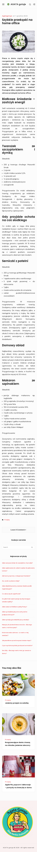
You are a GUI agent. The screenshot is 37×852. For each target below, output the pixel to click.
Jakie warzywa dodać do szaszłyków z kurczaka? (17, 563)
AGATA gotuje (18, 4)
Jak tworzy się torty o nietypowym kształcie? (16, 576)
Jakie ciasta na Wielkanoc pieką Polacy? (14, 607)
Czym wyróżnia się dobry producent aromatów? (17, 645)
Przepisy (7, 520)
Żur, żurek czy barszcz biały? (11, 581)
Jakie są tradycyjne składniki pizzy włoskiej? (15, 619)
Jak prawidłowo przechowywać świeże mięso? (16, 640)
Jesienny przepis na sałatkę (17, 703)
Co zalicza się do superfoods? (11, 594)
